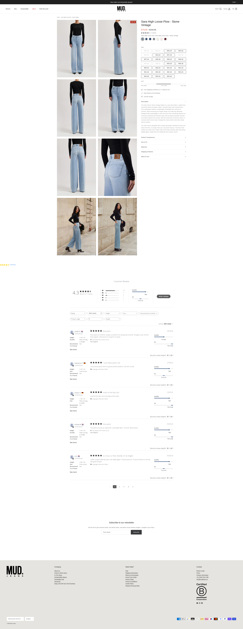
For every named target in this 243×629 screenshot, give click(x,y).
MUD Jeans (13, 623)
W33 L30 (146, 76)
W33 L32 (157, 76)
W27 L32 (180, 55)
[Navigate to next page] (133, 486)
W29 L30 (146, 63)
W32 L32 (169, 72)
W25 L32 (157, 50)
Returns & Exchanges (131, 575)
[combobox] (78, 313)
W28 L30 (157, 59)
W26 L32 (146, 55)
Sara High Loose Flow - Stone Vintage (70, 17)
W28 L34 (180, 59)
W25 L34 (169, 50)
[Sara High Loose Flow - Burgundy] (165, 39)
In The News (58, 575)
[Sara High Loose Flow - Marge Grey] (154, 39)
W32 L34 (180, 72)
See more (73, 349)
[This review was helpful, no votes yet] (167, 355)
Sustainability (24, 9)
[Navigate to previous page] (110, 486)
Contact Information (202, 575)
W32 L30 (157, 72)
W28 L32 (169, 59)
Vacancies (57, 581)
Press (198, 573)
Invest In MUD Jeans (60, 573)
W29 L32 (157, 63)
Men (15, 9)
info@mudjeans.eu (202, 579)
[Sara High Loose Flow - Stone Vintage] (142, 39)
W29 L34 (169, 63)
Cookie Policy (129, 583)
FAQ (126, 571)
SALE (34, 9)
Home (58, 17)
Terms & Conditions (131, 581)
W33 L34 (169, 76)
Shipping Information (131, 573)
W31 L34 (146, 72)
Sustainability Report (60, 577)
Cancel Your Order (131, 577)
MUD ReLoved (43, 9)
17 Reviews (12, 265)
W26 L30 (180, 50)
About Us (57, 571)
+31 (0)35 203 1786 (202, 577)
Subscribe (136, 532)
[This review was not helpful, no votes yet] (171, 355)
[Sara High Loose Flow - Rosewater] (161, 39)
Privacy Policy (129, 579)
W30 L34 (157, 68)
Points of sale (200, 571)
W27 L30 (169, 55)
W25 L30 (146, 50)
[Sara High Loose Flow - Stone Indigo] (150, 39)
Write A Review (163, 296)
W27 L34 (146, 59)
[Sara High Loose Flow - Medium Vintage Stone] (146, 39)
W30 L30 (180, 63)
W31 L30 (169, 68)
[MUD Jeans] (121, 9)
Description (144, 101)
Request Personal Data (132, 586)
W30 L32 (146, 68)
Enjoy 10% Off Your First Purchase (64, 583)
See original (94, 342)
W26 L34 (157, 55)
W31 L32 (180, 68)
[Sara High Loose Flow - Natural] (157, 39)
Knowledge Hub (59, 579)
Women (8, 9)
